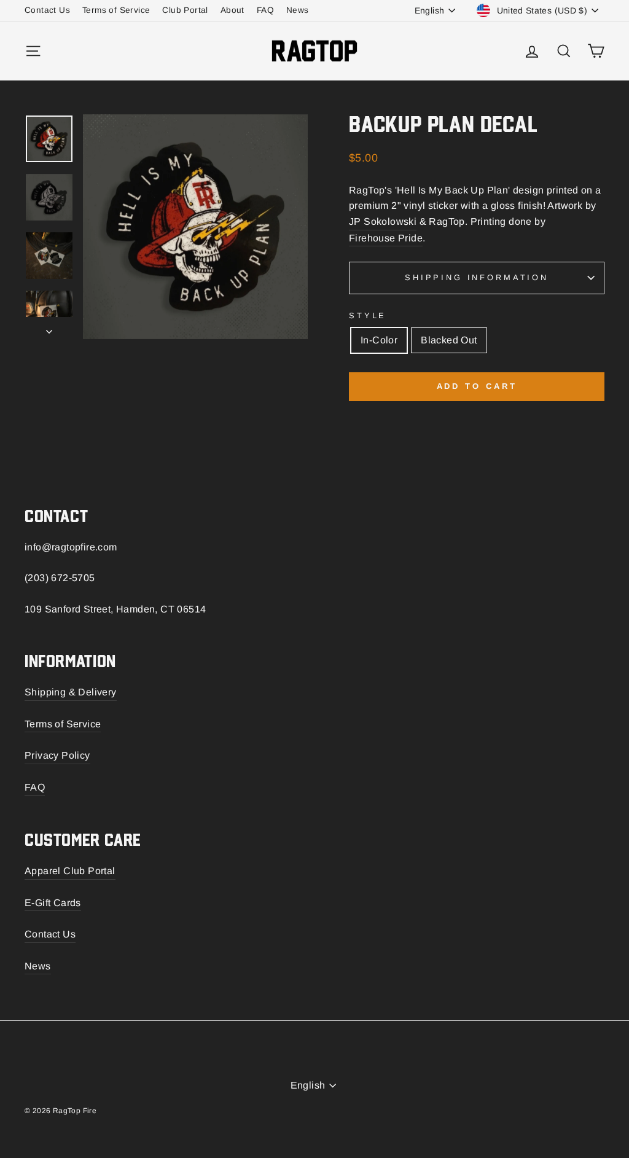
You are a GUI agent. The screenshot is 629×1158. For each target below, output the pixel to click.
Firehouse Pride (386, 238)
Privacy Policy (57, 755)
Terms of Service (116, 10)
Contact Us (47, 10)
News (297, 10)
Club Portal (185, 10)
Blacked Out (449, 340)
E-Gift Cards (53, 903)
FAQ (265, 10)
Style (367, 315)
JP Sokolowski (382, 221)
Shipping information (477, 277)
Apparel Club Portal (70, 871)
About (232, 10)
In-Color (379, 340)
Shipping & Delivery (71, 692)
